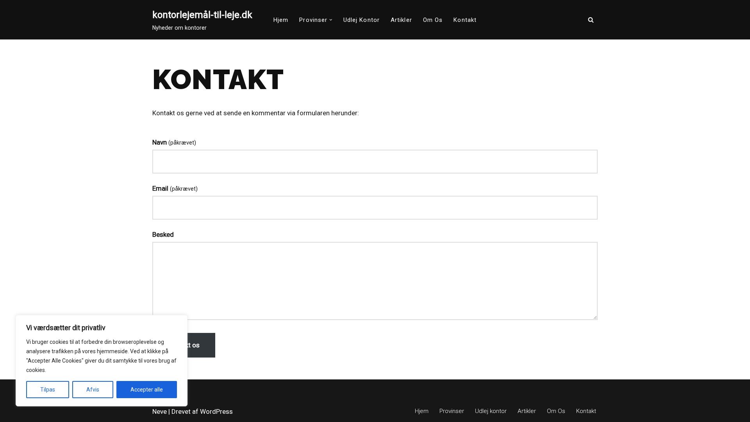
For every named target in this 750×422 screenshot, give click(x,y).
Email (175, 188)
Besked (163, 234)
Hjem (280, 19)
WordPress (216, 411)
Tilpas (47, 389)
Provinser (451, 411)
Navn (174, 142)
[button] (330, 19)
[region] (102, 360)
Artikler (401, 19)
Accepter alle (146, 389)
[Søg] (591, 20)
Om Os (433, 19)
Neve (159, 411)
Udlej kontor (361, 19)
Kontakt (465, 19)
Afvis (92, 389)
